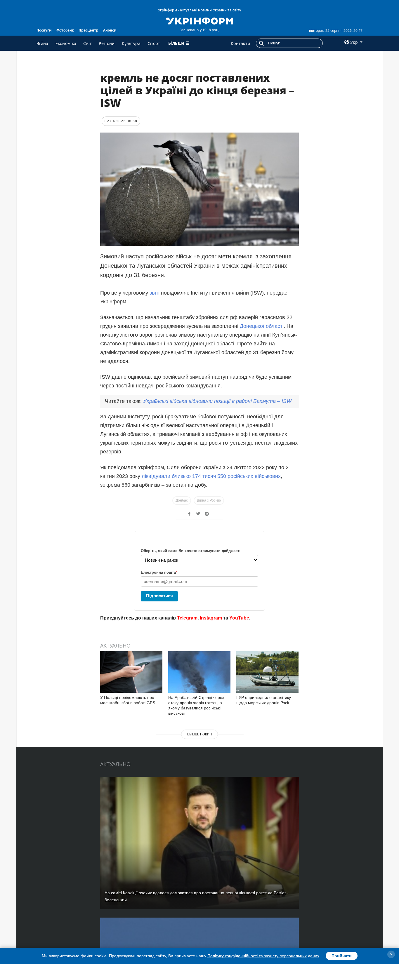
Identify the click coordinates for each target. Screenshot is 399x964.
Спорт (154, 43)
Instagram (211, 617)
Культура (131, 43)
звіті (154, 293)
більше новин (199, 734)
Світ (87, 43)
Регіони (107, 43)
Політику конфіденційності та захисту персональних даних (263, 955)
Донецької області (262, 326)
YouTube (239, 617)
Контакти (240, 43)
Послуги (44, 30)
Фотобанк (65, 30)
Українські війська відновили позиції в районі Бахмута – (217, 401)
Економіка (66, 43)
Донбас (182, 500)
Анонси (110, 30)
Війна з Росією (209, 500)
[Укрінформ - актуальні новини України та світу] (199, 20)
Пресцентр (88, 30)
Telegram (187, 617)
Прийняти (342, 955)
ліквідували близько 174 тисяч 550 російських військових (211, 476)
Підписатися (159, 595)
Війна (42, 43)
